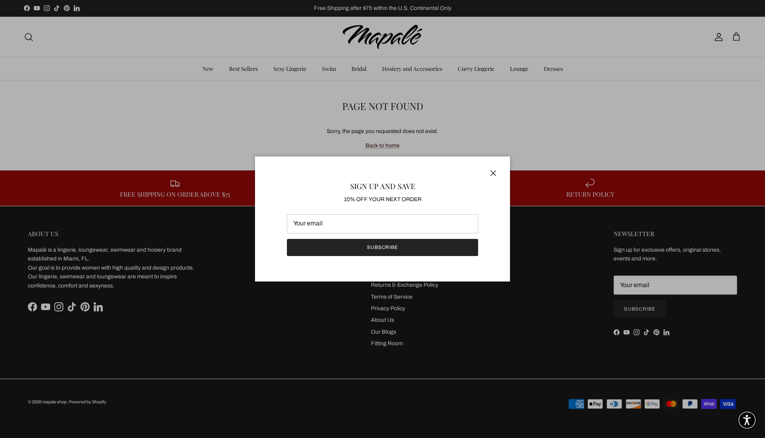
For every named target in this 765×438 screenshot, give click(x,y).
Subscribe (382, 247)
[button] (747, 420)
